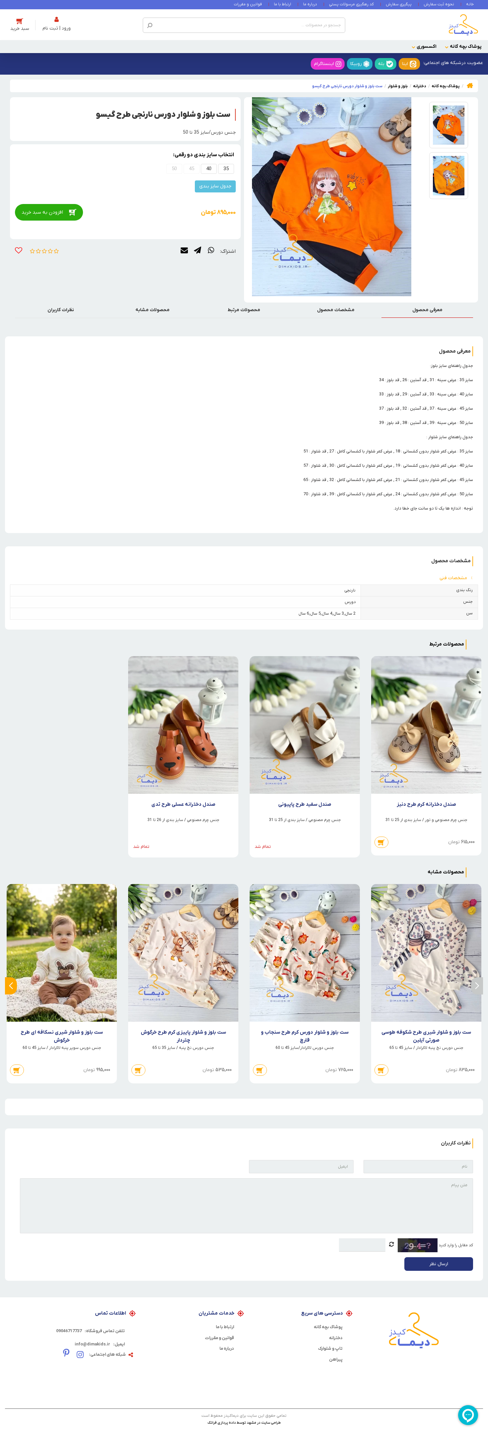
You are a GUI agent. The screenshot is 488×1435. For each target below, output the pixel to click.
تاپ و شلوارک (330, 1348)
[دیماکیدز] (463, 25)
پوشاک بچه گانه (465, 46)
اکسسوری (427, 46)
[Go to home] (470, 85)
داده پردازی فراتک (221, 1422)
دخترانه (336, 1338)
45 (191, 169)
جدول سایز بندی (215, 186)
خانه (470, 4)
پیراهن (336, 1359)
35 (226, 169)
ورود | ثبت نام (56, 28)
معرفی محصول (427, 310)
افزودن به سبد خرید (42, 212)
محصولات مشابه (152, 310)
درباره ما (310, 4)
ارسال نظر (438, 1264)
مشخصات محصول (336, 310)
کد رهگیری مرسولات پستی (351, 4)
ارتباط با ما (282, 4)
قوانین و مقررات (248, 4)
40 (208, 169)
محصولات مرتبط (244, 310)
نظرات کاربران (60, 310)
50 (174, 169)
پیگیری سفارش (399, 4)
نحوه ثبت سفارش (439, 4)
